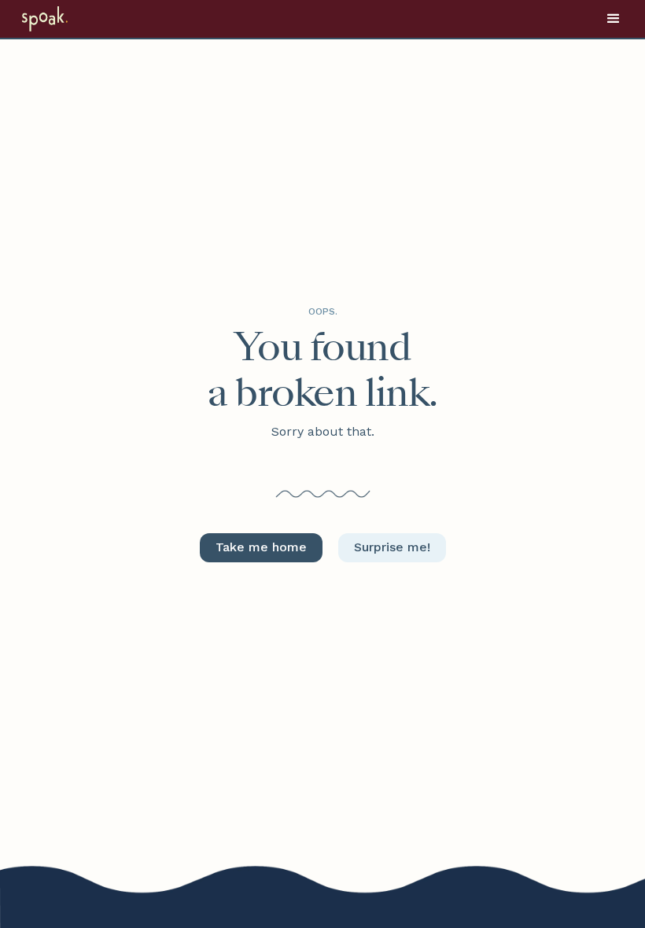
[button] (613, 19)
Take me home (261, 546)
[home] (65, 19)
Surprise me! (392, 546)
